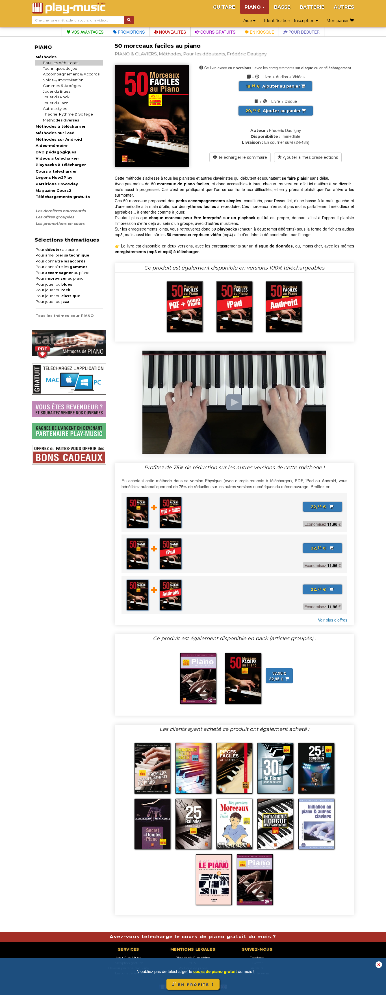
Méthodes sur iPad (55, 133)
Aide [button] (248, 20)
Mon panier (338, 20)
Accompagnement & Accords (71, 74)
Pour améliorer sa (62, 255)
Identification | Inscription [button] (290, 20)
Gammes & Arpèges (62, 85)
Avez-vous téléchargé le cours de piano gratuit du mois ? (193, 936)
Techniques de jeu (60, 68)
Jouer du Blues (56, 91)
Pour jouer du (54, 284)
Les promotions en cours (60, 223)
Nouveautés (172, 32)
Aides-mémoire (52, 145)
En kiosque (261, 32)
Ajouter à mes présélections (310, 157)
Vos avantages (86, 32)
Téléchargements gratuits (63, 196)
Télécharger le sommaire (242, 157)
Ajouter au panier (273, 86)
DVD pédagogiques (56, 152)
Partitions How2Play (57, 184)
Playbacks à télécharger (61, 164)
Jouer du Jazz (55, 103)
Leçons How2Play (54, 177)
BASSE (282, 7)
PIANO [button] (253, 7)
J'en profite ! (193, 984)
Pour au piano (57, 249)
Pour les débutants (60, 62)
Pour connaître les (61, 261)
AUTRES (344, 7)
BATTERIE (312, 7)
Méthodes (46, 57)
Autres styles (55, 108)
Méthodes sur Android (59, 139)
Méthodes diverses (61, 120)
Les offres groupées (55, 217)
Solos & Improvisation (63, 80)
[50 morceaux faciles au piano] (243, 678)
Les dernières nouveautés (61, 210)
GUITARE (224, 7)
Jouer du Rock (56, 97)
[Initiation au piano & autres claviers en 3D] (198, 678)
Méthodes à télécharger (61, 126)
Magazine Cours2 (53, 190)
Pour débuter (303, 32)
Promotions (131, 32)
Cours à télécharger (56, 171)
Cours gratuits (217, 32)
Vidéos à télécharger (57, 158)
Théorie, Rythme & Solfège (68, 114)
